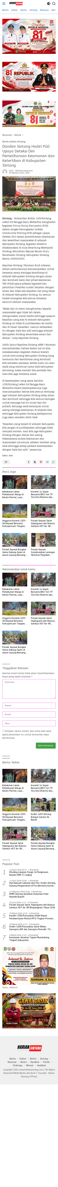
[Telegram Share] (47, 462)
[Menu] (4, 3)
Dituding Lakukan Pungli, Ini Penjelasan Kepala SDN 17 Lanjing (28, 873)
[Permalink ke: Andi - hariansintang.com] (4, 171)
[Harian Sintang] (15, 3)
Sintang (21, 141)
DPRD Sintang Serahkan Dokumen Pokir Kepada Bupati (29, 895)
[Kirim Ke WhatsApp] (53, 462)
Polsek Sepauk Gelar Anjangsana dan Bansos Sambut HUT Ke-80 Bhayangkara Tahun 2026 (43, 523)
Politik (46, 1062)
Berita (5, 141)
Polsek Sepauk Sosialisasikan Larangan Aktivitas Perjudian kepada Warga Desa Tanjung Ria (43, 552)
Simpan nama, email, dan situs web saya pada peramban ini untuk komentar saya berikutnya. (26, 734)
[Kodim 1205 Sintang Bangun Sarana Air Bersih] (43, 805)
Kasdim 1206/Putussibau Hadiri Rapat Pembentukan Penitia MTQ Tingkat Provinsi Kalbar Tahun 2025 (31, 917)
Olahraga (17, 1065)
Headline (34, 1062)
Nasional (12, 1062)
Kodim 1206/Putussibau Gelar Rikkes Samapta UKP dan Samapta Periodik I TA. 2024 (30, 928)
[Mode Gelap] (49, 3)
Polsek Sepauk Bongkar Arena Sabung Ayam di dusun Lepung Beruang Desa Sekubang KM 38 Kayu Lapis (14, 552)
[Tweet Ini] (34, 462)
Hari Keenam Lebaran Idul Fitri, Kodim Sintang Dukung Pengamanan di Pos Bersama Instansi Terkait (32, 884)
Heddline (41, 1065)
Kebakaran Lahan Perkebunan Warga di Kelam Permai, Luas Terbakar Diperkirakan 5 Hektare (14, 494)
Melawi (29, 1065)
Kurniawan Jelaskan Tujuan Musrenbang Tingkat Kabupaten (29, 939)
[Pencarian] (54, 3)
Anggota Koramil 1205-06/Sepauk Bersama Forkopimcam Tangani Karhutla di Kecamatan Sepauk (14, 523)
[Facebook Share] (28, 462)
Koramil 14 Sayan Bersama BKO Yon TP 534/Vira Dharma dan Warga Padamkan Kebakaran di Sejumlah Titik (42, 494)
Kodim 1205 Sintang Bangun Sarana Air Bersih (41, 817)
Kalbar (13, 141)
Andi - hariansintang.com (21, 170)
